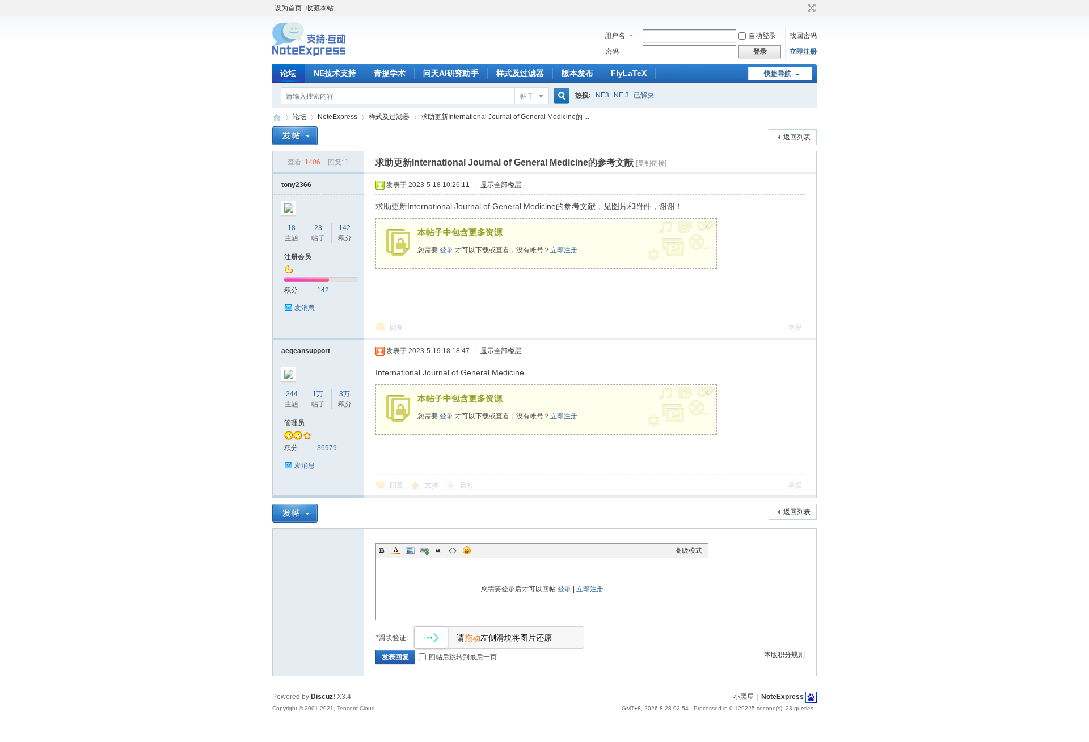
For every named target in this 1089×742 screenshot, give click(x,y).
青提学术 (390, 73)
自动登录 (762, 36)
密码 (612, 52)
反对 (467, 485)
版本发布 (577, 73)
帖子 (527, 96)
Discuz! (323, 697)
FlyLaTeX (629, 73)
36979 (327, 448)
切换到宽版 (810, 8)
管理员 (294, 423)
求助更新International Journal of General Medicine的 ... (505, 117)
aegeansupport (305, 351)
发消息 (304, 308)
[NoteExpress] (308, 57)
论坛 (288, 73)
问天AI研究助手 (451, 73)
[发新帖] (295, 135)
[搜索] (560, 96)
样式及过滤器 (520, 73)
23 (318, 228)
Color (396, 550)
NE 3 (621, 95)
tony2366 (296, 185)
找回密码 (803, 36)
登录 (446, 250)
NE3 (602, 95)
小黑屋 (743, 697)
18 (292, 228)
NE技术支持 (335, 73)
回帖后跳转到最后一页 (463, 657)
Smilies (466, 550)
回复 (396, 328)
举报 (794, 328)
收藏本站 (320, 8)
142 (345, 228)
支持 (432, 485)
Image (410, 550)
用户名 (615, 36)
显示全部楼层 (500, 185)
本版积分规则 (784, 655)
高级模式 (688, 550)
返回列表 (797, 137)
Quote (438, 550)
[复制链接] (651, 163)
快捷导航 (777, 74)
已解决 (644, 95)
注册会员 (297, 257)
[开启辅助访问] (801, 8)
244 (292, 394)
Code (452, 550)
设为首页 (288, 8)
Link (424, 550)
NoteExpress (276, 117)
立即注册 (803, 52)
